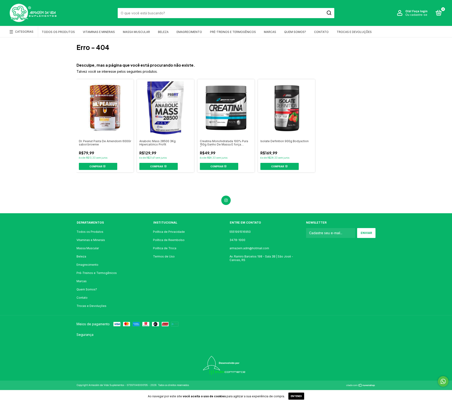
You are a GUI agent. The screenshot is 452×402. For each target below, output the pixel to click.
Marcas (270, 32)
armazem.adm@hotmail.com (249, 248)
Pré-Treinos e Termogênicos (233, 32)
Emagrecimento (189, 32)
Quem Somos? (295, 32)
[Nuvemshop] (360, 386)
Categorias (24, 31)
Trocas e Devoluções (354, 32)
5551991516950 (240, 231)
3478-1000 (237, 240)
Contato (321, 32)
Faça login (420, 11)
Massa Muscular (136, 32)
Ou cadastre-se (416, 14)
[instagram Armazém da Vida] (226, 200)
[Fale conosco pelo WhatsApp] (443, 381)
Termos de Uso (164, 256)
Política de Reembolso (169, 240)
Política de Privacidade (169, 231)
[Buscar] (329, 13)
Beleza (163, 32)
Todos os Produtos (58, 32)
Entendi (296, 396)
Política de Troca (164, 248)
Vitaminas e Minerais (99, 32)
